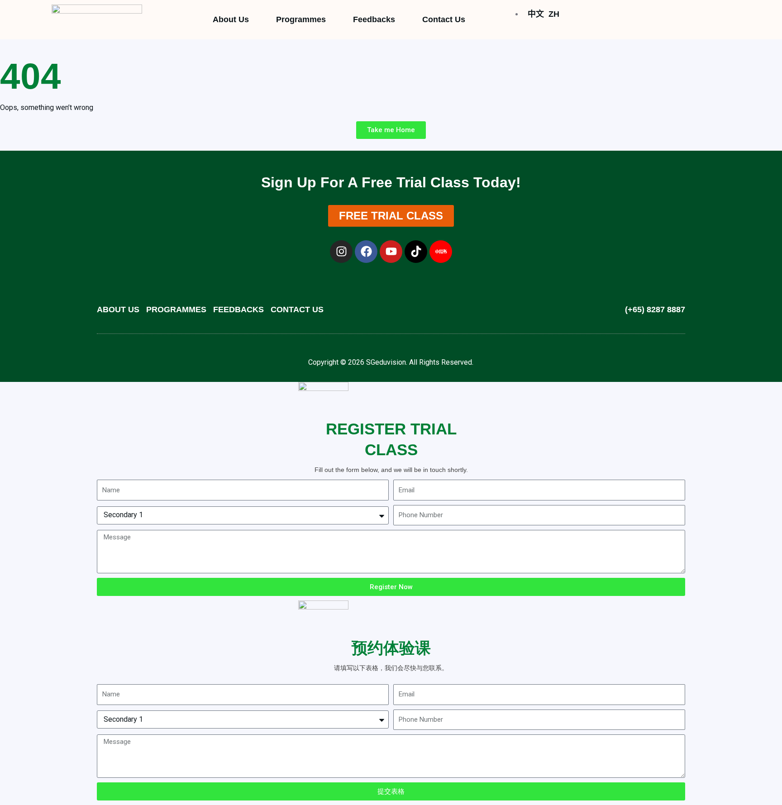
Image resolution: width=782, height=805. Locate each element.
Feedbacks (374, 19)
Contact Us (443, 19)
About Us (231, 19)
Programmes (301, 19)
